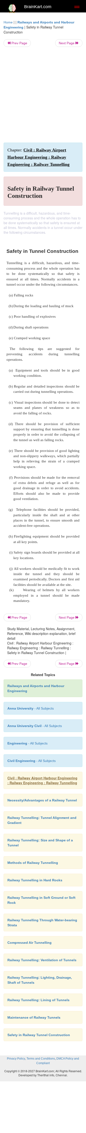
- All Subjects (31, 761)
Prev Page (19, 43)
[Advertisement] (43, 95)
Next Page (67, 43)
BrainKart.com (37, 6)
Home (8, 22)
